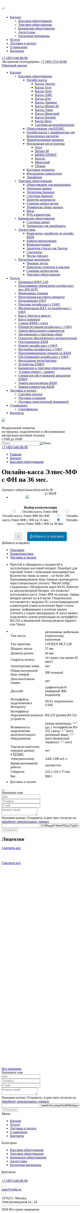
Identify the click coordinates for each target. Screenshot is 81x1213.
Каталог (15, 17)
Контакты (17, 51)
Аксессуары (26, 32)
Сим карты (34, 252)
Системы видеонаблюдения (54, 125)
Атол (38, 147)
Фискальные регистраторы (46, 143)
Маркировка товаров (33, 293)
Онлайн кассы (37, 80)
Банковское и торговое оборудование (44, 368)
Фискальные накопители (44, 173)
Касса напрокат (29, 319)
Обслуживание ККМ (33, 342)
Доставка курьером (31, 398)
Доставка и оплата (23, 43)
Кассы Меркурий (47, 113)
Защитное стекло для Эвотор (47, 248)
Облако (40, 166)
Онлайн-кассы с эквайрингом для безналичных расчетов (51, 134)
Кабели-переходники (41, 241)
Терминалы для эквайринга (46, 226)
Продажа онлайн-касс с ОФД (39, 304)
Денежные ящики (39, 188)
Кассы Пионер (45, 117)
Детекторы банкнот (40, 192)
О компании (18, 47)
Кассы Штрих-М (47, 106)
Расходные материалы (34, 36)
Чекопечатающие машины (45, 140)
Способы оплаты (30, 394)
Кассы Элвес (44, 110)
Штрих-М (42, 151)
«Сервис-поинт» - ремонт (36, 372)
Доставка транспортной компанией (43, 401)
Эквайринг (34, 177)
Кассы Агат (43, 87)
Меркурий (42, 162)
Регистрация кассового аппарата (41, 297)
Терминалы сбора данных (45, 207)
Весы (30, 211)
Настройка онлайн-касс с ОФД (40, 349)
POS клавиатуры (38, 214)
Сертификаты (28, 409)
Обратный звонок (14, 65)
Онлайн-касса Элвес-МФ (40, 511)
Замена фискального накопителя (41, 330)
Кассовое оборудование (35, 21)
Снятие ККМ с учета (33, 323)
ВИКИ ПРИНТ (46, 155)
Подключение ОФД (32, 300)
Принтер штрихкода (41, 199)
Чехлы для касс (37, 256)
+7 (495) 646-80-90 (15, 58)
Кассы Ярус (43, 121)
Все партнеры (11, 1068)
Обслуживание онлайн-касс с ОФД (43, 357)
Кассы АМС (43, 95)
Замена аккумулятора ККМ (37, 383)
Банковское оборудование (36, 28)
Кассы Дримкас (46, 102)
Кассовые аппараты (41, 169)
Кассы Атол (43, 91)
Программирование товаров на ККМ (44, 353)
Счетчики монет (38, 222)
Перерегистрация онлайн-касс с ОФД (45, 327)
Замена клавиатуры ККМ (36, 386)
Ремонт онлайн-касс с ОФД (37, 345)
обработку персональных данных (25, 821)
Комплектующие (38, 244)
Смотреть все (11, 848)
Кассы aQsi (43, 98)
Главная (15, 454)
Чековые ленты (37, 263)
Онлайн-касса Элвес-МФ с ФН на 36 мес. (48, 521)
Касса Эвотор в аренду (34, 315)
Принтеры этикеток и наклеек (48, 267)
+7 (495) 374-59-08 (54, 61)
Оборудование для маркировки (49, 184)
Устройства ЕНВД (31, 364)
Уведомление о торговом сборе (40, 334)
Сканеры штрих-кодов (42, 203)
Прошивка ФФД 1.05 (33, 282)
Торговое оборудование (35, 24)
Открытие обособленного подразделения (47, 338)
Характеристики (21, 553)
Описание (17, 550)
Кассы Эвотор (45, 83)
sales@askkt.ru (11, 1189)
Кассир (40, 158)
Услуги (15, 39)
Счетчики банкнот (40, 196)
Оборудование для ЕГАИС (45, 128)
